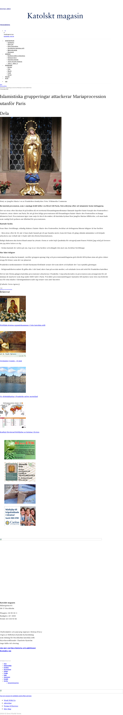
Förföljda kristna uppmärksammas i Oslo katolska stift (22, 325)
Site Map (7, 709)
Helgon (7, 76)
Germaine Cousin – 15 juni (11, 361)
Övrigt (10, 75)
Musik (9, 71)
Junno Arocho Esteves (15, 61)
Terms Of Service (11, 706)
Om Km (6, 681)
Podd (9, 73)
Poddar (6, 673)
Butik (6, 78)
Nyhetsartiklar (9, 40)
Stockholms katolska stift (16, 48)
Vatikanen (11, 42)
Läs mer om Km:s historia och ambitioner (18, 648)
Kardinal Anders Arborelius (16, 56)
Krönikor (7, 54)
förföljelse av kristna (4, 289)
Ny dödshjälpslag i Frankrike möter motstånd (19, 396)
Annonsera (7, 677)
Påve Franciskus (13, 46)
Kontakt (6, 679)
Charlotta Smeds (13, 59)
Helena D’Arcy (12, 57)
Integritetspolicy (13, 683)
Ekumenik (11, 52)
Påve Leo (10, 44)
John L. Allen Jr (13, 63)
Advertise (8, 703)
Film (9, 69)
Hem (5, 663)
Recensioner (8, 65)
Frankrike (10, 289)
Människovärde (12, 50)
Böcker (10, 67)
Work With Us (9, 700)
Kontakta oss (5, 651)
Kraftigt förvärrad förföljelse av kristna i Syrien (19, 432)
